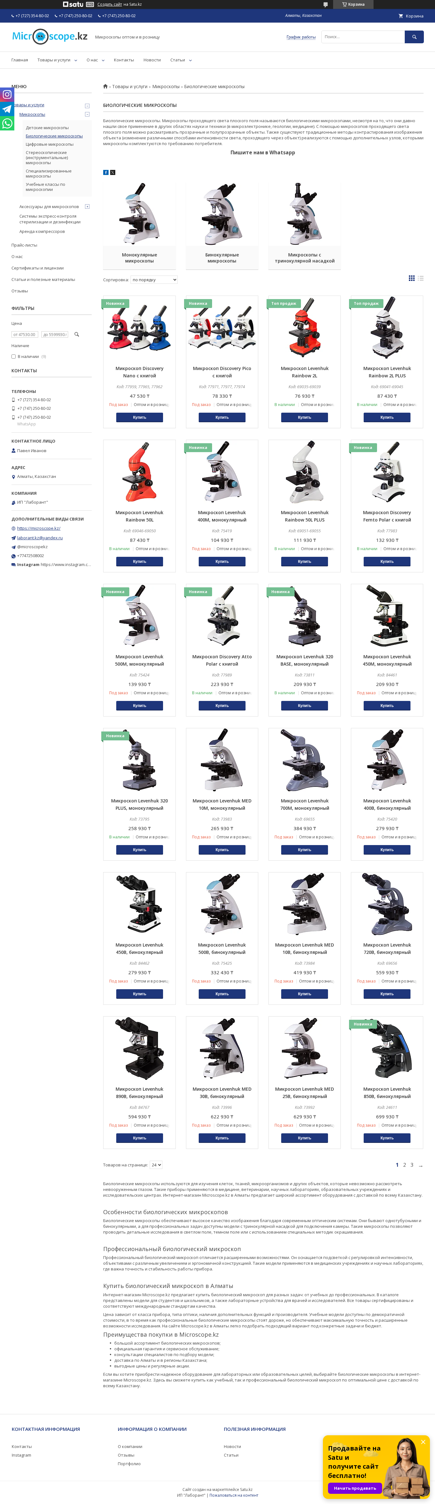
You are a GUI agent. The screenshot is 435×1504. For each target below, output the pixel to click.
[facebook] (106, 173)
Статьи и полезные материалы (43, 279)
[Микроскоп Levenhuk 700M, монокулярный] (304, 760)
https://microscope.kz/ (39, 528)
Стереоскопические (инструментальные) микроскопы (47, 157)
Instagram (21, 1455)
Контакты (124, 60)
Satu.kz (246, 1489)
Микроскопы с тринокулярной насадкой (305, 258)
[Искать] (414, 37)
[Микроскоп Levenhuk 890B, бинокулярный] (139, 1048)
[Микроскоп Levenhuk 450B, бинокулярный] (139, 904)
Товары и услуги (54, 60)
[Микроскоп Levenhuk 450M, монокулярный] (387, 616)
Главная (19, 60)
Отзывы (19, 291)
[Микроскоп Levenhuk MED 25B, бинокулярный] (304, 1048)
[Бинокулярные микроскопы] (222, 214)
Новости (152, 60)
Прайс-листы (24, 245)
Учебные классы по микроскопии (45, 186)
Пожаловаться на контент (234, 1495)
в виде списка (421, 279)
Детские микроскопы (47, 127)
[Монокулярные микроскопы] (139, 214)
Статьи (177, 60)
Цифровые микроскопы (50, 144)
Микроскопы (166, 86)
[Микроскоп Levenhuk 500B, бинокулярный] (222, 904)
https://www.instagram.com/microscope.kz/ (83, 564)
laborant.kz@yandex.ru (40, 537)
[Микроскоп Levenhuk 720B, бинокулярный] (387, 904)
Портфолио (129, 1463)
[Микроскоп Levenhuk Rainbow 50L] (139, 472)
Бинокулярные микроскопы (222, 258)
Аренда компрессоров (42, 231)
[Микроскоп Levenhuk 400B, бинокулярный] (387, 760)
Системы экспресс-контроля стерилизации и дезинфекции (50, 219)
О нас (92, 60)
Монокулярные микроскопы (139, 258)
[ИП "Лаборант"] (49, 43)
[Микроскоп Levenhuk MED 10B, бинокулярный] (304, 904)
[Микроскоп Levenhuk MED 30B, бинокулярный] (222, 1048)
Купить (139, 417)
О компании (130, 1446)
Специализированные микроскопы (49, 173)
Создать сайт (109, 4)
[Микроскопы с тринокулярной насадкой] (304, 214)
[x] (112, 173)
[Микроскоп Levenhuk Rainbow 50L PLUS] (304, 472)
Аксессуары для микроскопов (49, 206)
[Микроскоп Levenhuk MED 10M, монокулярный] (222, 760)
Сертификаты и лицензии (37, 268)
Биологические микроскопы (54, 136)
